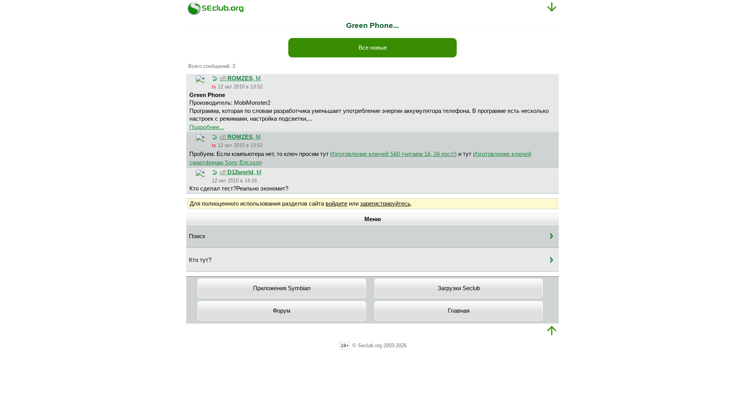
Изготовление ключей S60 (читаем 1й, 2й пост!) (393, 154)
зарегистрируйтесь (385, 204)
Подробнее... (206, 127)
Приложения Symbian (281, 288)
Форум (281, 311)
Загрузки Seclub (459, 288)
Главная (459, 311)
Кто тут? (200, 260)
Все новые (373, 48)
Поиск (197, 236)
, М (240, 78)
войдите (336, 204)
